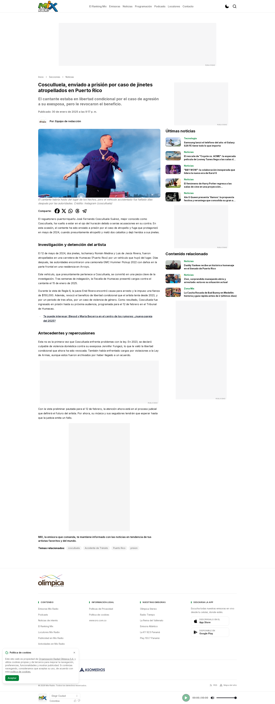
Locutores (174, 6)
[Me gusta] (75, 700)
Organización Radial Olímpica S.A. (56, 659)
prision (134, 548)
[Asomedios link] (92, 670)
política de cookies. (20, 671)
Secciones (54, 77)
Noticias (127, 6)
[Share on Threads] (77, 211)
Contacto (188, 6)
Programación (143, 6)
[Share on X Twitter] (64, 211)
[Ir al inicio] (48, 6)
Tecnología (190, 138)
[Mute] (212, 698)
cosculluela (74, 548)
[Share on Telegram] (84, 211)
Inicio (41, 77)
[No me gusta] (79, 700)
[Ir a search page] (234, 6)
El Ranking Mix (98, 6)
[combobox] (65, 696)
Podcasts (159, 6)
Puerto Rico (119, 548)
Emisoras (114, 6)
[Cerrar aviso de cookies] (74, 653)
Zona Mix (189, 288)
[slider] (226, 697)
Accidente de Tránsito (96, 548)
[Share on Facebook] (57, 211)
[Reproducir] (186, 698)
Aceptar (12, 678)
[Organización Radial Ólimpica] (51, 581)
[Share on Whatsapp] (70, 211)
